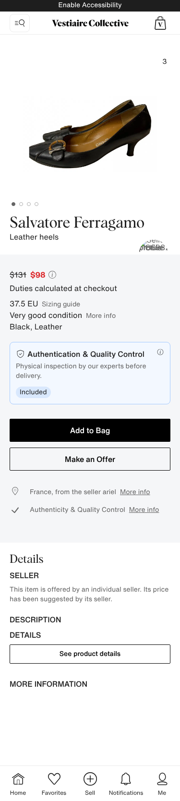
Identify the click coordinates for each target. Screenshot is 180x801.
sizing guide (61, 304)
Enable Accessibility (89, 5)
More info (101, 315)
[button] (160, 23)
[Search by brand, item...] (20, 23)
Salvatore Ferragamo (77, 223)
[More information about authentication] (160, 352)
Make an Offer (90, 459)
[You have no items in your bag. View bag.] (160, 23)
